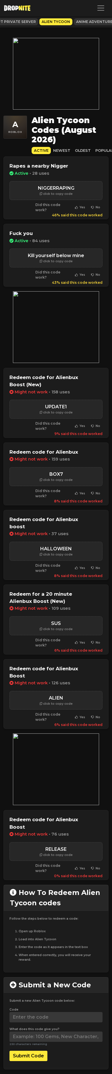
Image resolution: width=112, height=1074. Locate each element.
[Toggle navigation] (101, 8)
